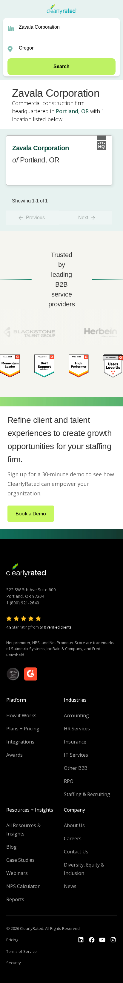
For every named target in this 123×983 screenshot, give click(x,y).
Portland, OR (72, 111)
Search (61, 66)
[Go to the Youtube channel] (102, 940)
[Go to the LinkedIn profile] (80, 940)
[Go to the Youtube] (91, 940)
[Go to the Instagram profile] (113, 940)
